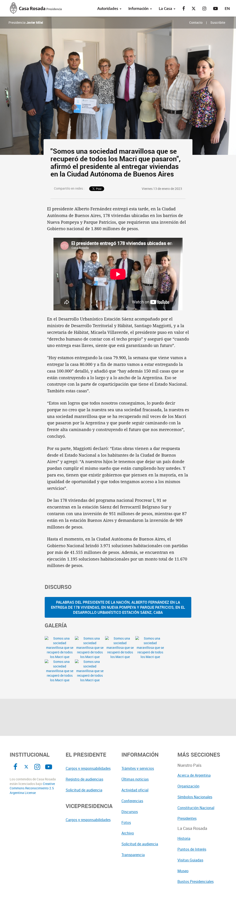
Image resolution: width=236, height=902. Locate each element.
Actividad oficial (134, 790)
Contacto (196, 22)
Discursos (129, 811)
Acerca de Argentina (194, 775)
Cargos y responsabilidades (88, 768)
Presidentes (187, 818)
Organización (188, 786)
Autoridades (108, 8)
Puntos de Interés (191, 849)
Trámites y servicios (137, 768)
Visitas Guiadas (190, 860)
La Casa (166, 8)
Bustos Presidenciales (195, 881)
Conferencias (132, 800)
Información (139, 8)
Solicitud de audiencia (84, 790)
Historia (183, 838)
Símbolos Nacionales (194, 796)
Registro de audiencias (84, 779)
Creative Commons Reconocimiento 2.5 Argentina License (32, 788)
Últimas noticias (135, 779)
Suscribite (217, 22)
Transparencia (133, 854)
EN (227, 8)
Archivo (127, 833)
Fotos (126, 822)
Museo (183, 870)
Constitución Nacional (195, 807)
